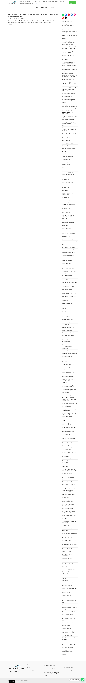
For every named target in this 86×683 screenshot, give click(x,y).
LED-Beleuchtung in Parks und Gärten (68, 485)
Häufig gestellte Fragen (31, 670)
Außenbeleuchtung (66, 367)
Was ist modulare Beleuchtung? (69, 185)
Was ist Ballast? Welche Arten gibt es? (69, 589)
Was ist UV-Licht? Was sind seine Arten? (69, 601)
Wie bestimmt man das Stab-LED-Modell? (69, 534)
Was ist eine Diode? (66, 576)
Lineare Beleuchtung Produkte (68, 395)
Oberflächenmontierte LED (68, 268)
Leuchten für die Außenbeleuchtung (69, 353)
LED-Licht (64, 244)
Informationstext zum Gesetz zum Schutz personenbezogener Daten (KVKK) (51, 674)
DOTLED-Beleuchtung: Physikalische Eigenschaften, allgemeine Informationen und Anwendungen (68, 223)
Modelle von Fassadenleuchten (68, 233)
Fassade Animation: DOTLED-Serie (69, 293)
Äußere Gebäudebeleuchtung (68, 324)
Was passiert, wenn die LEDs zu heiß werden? (69, 522)
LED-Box (64, 151)
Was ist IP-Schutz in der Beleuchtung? (67, 465)
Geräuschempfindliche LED (68, 286)
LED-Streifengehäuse (66, 162)
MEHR (10, 24)
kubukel (11, 18)
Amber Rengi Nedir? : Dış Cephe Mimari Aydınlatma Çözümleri (69, 631)
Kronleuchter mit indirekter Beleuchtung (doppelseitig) (68, 173)
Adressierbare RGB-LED (67, 314)
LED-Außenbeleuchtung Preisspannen (67, 347)
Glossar (22, 18)
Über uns (28, 667)
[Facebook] (66, 15)
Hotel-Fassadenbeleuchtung (68, 350)
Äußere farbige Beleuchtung (68, 322)
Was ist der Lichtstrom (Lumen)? (69, 622)
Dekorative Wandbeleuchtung (68, 79)
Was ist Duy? (64, 566)
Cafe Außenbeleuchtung (67, 260)
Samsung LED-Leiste (66, 551)
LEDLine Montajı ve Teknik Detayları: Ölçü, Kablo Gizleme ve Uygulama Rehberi (69, 31)
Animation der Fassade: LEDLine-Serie (69, 297)
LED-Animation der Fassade (68, 332)
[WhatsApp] (63, 15)
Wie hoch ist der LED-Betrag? (68, 644)
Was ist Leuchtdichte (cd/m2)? (68, 611)
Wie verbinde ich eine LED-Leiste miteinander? (69, 541)
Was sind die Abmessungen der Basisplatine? (69, 638)
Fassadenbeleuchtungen (67, 356)
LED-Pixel (64, 311)
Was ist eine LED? (66, 657)
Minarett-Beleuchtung (66, 228)
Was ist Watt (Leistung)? (67, 585)
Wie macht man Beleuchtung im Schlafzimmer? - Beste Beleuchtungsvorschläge (69, 415)
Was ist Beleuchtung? (66, 628)
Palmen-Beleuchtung (66, 236)
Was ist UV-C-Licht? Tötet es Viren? (70, 598)
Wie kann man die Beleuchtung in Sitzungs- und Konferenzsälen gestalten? (69, 438)
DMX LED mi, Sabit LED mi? (68, 55)
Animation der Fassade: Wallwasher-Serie (67, 290)
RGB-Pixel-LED (65, 300)
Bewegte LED (65, 190)
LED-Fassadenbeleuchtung (68, 258)
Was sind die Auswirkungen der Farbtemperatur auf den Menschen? (69, 470)
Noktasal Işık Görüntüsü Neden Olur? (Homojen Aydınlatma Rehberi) (68, 25)
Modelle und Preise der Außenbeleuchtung (67, 340)
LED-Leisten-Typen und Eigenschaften (67, 555)
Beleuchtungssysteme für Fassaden (69, 249)
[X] (66, 17)
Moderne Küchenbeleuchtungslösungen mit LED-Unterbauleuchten (69, 129)
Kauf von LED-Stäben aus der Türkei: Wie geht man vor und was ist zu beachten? (69, 496)
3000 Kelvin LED (65, 197)
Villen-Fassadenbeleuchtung (68, 327)
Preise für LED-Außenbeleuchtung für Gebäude (69, 283)
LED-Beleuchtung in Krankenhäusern (66, 461)
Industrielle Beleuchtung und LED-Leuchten (69, 419)
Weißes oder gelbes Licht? (67, 182)
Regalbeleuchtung (66, 140)
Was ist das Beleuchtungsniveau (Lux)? (69, 619)
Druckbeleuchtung (66, 164)
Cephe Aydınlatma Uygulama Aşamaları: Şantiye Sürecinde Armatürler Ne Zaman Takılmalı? (69, 64)
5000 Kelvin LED (65, 170)
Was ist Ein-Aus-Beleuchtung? (68, 255)
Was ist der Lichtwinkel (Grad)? (69, 583)
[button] (82, 679)
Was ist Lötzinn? (65, 604)
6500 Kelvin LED (65, 179)
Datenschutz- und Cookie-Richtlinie (52, 668)
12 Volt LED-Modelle (66, 530)
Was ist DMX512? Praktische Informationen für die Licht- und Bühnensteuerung (69, 399)
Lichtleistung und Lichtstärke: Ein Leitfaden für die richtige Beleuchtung (69, 217)
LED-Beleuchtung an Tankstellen (69, 481)
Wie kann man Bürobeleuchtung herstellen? (69, 428)
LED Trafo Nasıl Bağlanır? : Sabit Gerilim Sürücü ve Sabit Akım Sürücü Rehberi (69, 517)
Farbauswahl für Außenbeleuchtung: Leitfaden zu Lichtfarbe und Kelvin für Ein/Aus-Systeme (70, 89)
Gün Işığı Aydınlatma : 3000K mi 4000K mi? (69, 134)
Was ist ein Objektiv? (66, 592)
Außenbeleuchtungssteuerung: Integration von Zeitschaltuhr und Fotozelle (69, 101)
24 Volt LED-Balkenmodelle (68, 528)
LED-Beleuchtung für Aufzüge (68, 247)
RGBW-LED (64, 305)
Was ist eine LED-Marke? (67, 647)
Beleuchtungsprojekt (66, 263)
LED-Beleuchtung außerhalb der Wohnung (69, 272)
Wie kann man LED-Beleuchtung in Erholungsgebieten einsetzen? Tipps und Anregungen (69, 405)
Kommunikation (65, 664)
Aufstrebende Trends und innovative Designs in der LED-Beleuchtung (68, 204)
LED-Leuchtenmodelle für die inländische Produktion (68, 512)
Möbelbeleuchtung (66, 145)
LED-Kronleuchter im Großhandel (69, 143)
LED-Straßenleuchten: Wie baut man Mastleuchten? (69, 410)
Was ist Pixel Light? (66, 153)
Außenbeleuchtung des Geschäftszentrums (67, 276)
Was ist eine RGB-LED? (67, 537)
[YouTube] (63, 17)
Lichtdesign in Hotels (66, 449)
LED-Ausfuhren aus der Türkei (68, 561)
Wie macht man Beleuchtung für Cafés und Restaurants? (69, 453)
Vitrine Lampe (65, 231)
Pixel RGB (64, 308)
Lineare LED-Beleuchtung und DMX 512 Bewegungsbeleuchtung (69, 385)
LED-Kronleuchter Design (67, 508)
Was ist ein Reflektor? (66, 595)
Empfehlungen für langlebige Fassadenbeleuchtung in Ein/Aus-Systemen (69, 123)
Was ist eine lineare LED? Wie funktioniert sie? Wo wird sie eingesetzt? (68, 381)
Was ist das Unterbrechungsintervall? (67, 651)
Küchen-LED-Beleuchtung (67, 156)
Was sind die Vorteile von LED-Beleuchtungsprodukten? (68, 501)
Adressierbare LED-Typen (67, 303)
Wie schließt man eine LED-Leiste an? (69, 545)
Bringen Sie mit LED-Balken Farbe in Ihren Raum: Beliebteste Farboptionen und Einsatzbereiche (33, 15)
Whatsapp (72, 3)
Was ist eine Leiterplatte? (67, 642)
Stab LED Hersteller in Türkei (68, 563)
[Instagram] (75, 15)
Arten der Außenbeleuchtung (68, 279)
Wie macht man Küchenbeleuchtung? (66, 424)
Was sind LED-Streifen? (67, 177)
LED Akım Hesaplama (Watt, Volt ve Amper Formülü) (70, 58)
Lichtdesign (64, 266)
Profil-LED (64, 167)
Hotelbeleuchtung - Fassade (68, 200)
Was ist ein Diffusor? (66, 625)
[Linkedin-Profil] (54, 681)
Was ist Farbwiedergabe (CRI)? (68, 569)
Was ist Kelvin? (65, 654)
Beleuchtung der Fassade (67, 359)
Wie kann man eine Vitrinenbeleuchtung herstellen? (69, 457)
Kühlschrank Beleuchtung (67, 239)
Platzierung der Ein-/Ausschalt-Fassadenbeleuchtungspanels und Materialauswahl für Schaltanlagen (69, 106)
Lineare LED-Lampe (66, 159)
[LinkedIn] (72, 15)
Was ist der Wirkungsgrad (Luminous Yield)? (67, 572)
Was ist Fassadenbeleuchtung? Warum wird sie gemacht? (68, 373)
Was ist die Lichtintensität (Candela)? (67, 615)
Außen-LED (64, 361)
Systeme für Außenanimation (68, 344)
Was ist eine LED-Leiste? (67, 558)
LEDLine (63, 369)
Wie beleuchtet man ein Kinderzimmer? (67, 474)
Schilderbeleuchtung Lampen (68, 252)
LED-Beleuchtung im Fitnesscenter (69, 442)
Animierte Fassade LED (67, 330)
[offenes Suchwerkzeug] (77, 2)
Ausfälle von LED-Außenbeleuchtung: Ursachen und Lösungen (69, 69)
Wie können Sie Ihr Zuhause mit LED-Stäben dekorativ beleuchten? (69, 505)
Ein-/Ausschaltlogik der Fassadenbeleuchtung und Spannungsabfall (67, 112)
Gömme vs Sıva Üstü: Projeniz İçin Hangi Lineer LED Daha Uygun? (69, 47)
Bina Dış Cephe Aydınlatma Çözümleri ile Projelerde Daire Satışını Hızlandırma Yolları (68, 43)
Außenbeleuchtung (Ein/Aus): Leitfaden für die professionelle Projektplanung (69, 83)
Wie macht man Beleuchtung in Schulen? (68, 478)
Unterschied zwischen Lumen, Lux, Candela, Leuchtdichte (69, 608)
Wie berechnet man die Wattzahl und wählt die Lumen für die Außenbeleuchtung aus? (69, 95)
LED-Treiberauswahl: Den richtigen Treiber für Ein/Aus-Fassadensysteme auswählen (69, 118)
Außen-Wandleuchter (66, 316)
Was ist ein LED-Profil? (67, 548)
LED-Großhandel (65, 525)
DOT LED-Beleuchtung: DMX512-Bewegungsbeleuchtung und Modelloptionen (69, 391)
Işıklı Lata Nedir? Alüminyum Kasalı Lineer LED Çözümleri (69, 51)
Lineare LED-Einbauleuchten (68, 364)
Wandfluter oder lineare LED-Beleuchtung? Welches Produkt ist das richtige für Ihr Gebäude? (69, 75)
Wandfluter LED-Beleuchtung (68, 431)
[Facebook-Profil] (47, 681)
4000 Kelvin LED (65, 187)
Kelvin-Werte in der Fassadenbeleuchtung (66, 209)
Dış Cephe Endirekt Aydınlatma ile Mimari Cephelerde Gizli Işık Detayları (69, 37)
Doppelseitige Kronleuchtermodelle (69, 148)
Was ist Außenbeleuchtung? (68, 376)
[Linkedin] (55, 681)
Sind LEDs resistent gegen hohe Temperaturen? (69, 579)
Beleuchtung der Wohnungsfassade (69, 241)
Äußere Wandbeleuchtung (67, 319)
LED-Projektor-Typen (66, 434)
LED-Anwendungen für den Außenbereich (68, 336)
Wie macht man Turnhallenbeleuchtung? (67, 446)
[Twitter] (57, 681)
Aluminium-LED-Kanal (66, 137)
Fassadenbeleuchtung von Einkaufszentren (67, 194)
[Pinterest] (69, 15)
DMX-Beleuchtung (66, 212)
